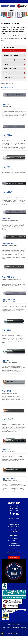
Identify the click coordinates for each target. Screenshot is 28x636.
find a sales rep (14, 531)
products (14, 522)
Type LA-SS (7, 218)
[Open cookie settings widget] (2, 633)
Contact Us (14, 548)
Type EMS (6, 391)
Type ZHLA (7, 192)
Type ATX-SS (8, 277)
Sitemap (8, 627)
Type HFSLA (7, 360)
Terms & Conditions (14, 629)
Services (14, 538)
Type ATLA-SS (8, 299)
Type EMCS (7, 449)
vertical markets (14, 524)
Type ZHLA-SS (8, 243)
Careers (4, 627)
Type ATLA (7, 135)
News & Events (14, 543)
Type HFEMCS (8, 478)
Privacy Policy (23, 627)
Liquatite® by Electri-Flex (14, 526)
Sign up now (14, 557)
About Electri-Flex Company (14, 540)
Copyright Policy (15, 627)
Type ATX (6, 167)
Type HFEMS (7, 419)
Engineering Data (14, 529)
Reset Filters (13, 50)
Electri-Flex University (14, 545)
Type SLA (6, 330)
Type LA (5, 104)
